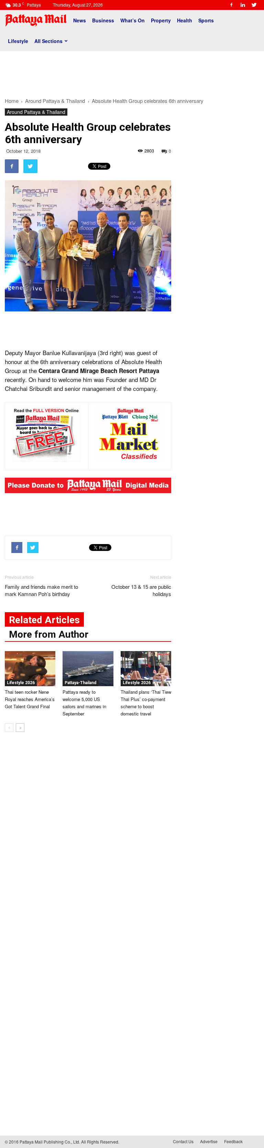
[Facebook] (231, 5)
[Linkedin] (243, 5)
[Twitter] (254, 5)
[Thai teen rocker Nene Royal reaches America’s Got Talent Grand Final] (30, 668)
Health (184, 20)
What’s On (132, 20)
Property (161, 20)
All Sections (48, 41)
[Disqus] (88, 842)
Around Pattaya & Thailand (36, 111)
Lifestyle (18, 41)
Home (12, 100)
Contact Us (183, 1141)
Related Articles (44, 620)
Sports (206, 20)
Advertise (209, 1141)
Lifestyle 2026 (21, 682)
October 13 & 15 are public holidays (141, 590)
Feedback (233, 1141)
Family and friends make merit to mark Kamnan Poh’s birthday (41, 590)
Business (103, 20)
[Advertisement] (132, 71)
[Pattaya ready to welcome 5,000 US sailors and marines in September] (88, 668)
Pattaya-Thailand (80, 682)
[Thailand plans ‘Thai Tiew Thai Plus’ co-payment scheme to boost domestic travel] (146, 668)
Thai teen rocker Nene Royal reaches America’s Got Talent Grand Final (30, 699)
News (79, 20)
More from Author (48, 634)
